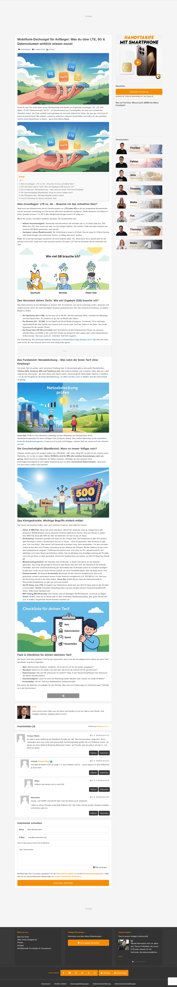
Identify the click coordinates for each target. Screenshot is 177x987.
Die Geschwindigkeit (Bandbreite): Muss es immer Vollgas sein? (47, 192)
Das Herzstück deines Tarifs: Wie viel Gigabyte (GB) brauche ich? (47, 187)
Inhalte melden (60, 984)
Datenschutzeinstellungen (125, 984)
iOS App (106, 973)
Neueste (99, 726)
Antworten (104, 753)
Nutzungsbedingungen (93, 874)
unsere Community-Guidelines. (68, 876)
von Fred (51, 49)
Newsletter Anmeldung (139, 92)
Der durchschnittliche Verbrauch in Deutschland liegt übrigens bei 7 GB (63, 340)
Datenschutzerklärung (66, 874)
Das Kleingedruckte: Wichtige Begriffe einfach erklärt (42, 195)
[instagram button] (76, 973)
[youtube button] (69, 973)
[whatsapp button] (88, 973)
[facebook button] (63, 973)
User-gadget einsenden (89, 943)
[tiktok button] (82, 973)
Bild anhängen (101, 867)
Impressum (45, 984)
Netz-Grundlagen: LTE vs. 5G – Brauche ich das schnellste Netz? (47, 184)
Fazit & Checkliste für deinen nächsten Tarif (38, 198)
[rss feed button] (95, 973)
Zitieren (93, 753)
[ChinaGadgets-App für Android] (54, 761)
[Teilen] (63, 695)
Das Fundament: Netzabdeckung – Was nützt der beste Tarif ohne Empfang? (52, 189)
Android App (121, 973)
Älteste (106, 726)
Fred (34, 707)
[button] (133, 961)
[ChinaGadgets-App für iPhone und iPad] (41, 736)
